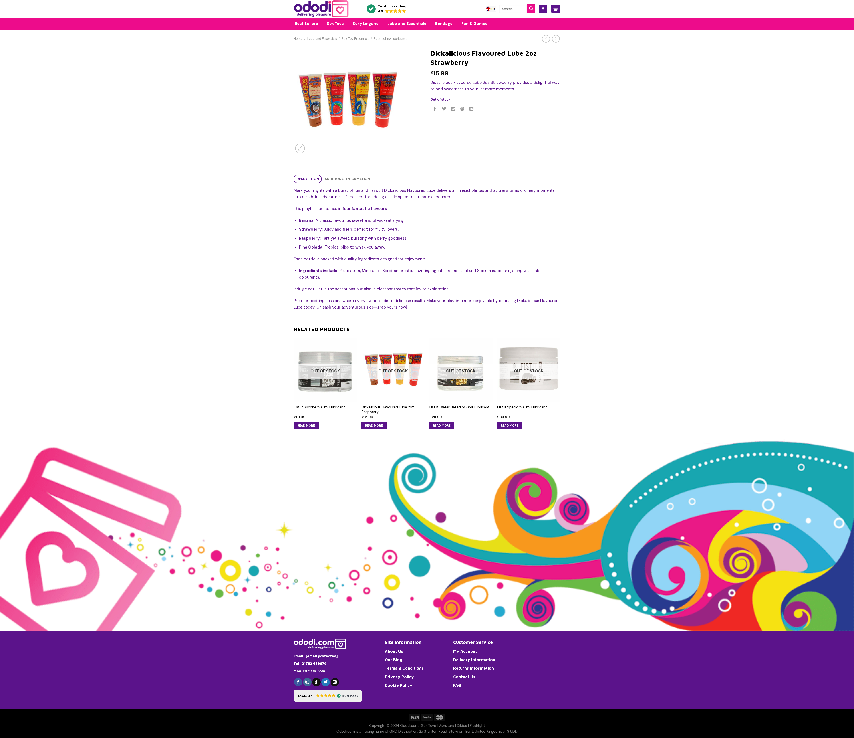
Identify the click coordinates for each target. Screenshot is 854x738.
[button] (386, 9)
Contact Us (464, 676)
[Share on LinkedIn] (471, 109)
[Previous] (293, 388)
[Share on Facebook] (435, 109)
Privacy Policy (399, 676)
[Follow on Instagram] (307, 682)
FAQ (457, 685)
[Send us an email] (335, 682)
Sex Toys (428, 725)
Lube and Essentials (322, 39)
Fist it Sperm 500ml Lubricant (522, 407)
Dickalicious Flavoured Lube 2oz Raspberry (387, 409)
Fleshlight (477, 725)
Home (298, 39)
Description (307, 179)
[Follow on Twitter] (325, 682)
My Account (465, 651)
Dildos (462, 725)
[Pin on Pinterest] (462, 109)
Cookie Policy (398, 685)
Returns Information (473, 668)
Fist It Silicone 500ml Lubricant (319, 407)
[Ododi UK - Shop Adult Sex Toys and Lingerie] (325, 9)
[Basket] (555, 9)
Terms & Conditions (404, 668)
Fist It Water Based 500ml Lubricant (459, 407)
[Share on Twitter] (444, 109)
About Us (394, 651)
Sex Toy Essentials (355, 39)
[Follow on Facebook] (298, 682)
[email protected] (322, 656)
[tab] (308, 179)
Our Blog (393, 659)
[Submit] (531, 8)
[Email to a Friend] (453, 109)
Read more (306, 425)
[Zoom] (300, 148)
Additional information (347, 179)
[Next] (560, 388)
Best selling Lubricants (390, 39)
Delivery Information (474, 659)
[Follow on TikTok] (316, 682)
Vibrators (446, 725)
